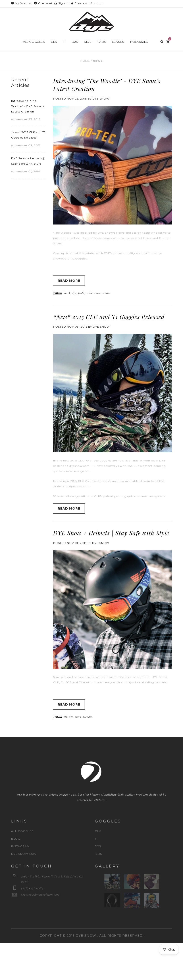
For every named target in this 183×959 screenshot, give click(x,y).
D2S (98, 846)
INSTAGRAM (20, 846)
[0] (167, 41)
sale (90, 293)
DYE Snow (86, 936)
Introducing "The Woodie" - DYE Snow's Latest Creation (27, 106)
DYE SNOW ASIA (23, 853)
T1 (96, 838)
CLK (98, 831)
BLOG (15, 838)
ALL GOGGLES (22, 831)
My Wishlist (23, 3)
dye (74, 293)
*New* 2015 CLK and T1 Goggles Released (108, 317)
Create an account (89, 3)
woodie (87, 716)
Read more (69, 281)
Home (85, 60)
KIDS (98, 853)
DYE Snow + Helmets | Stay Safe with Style (111, 533)
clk (65, 716)
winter (107, 293)
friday (82, 293)
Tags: (57, 293)
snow (97, 293)
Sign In (63, 3)
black (67, 293)
